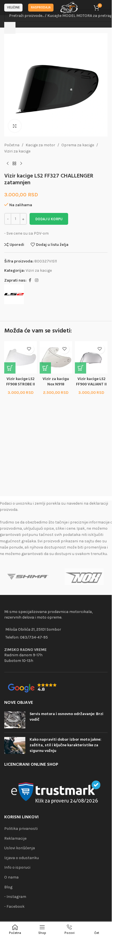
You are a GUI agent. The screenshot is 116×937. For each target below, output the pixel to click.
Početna (11, 145)
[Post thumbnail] (14, 719)
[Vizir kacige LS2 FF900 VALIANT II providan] (91, 357)
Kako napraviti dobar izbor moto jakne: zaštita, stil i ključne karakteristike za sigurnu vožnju (65, 745)
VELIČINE (13, 7)
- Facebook (14, 906)
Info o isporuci (17, 867)
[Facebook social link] (29, 280)
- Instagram (15, 896)
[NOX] (84, 577)
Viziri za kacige (17, 151)
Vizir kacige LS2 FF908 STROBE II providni (20, 384)
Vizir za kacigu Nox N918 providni (56, 384)
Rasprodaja (41, 7)
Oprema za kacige (77, 145)
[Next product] (21, 163)
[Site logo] (69, 7)
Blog (8, 887)
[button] (9, 368)
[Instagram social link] (36, 280)
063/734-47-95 (34, 637)
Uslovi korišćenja (19, 848)
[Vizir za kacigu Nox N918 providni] (56, 357)
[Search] (9, 28)
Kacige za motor (40, 145)
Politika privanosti (21, 828)
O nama (11, 877)
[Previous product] (7, 163)
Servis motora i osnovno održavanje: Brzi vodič (66, 717)
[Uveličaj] (14, 126)
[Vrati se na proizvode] (14, 163)
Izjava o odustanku (21, 857)
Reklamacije (15, 838)
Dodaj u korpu (49, 219)
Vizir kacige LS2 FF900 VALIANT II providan (91, 384)
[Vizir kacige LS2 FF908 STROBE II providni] (20, 357)
